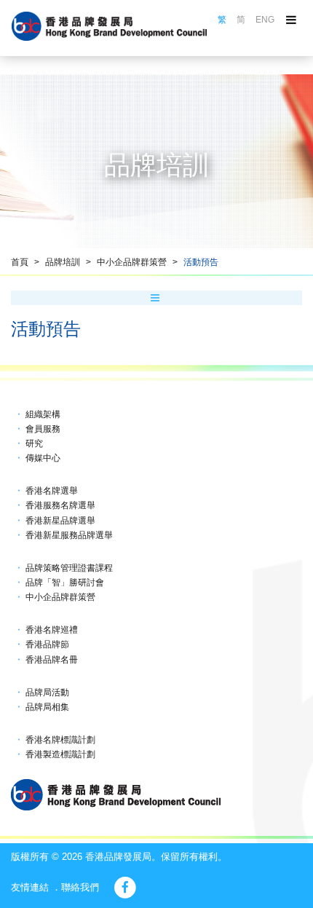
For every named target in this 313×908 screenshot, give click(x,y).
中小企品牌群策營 (132, 262)
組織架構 (42, 414)
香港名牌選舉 (51, 491)
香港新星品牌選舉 (60, 521)
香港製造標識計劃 (60, 754)
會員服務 (42, 429)
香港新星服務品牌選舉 (69, 535)
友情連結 (30, 887)
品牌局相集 (47, 707)
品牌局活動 (47, 692)
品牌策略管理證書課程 (69, 568)
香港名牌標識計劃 (60, 740)
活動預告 (200, 262)
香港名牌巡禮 (51, 630)
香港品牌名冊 (51, 660)
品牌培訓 (62, 262)
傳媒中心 (42, 458)
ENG (264, 20)
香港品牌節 (47, 644)
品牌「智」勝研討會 (64, 582)
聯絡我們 (80, 887)
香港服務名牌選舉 (60, 505)
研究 (34, 443)
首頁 (19, 262)
